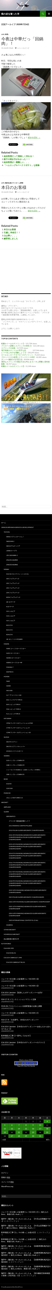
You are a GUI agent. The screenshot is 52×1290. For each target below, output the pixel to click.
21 (19, 1132)
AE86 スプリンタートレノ (15, 537)
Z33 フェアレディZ (12, 588)
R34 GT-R (9, 634)
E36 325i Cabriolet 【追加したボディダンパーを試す (22, 992)
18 (47, 1129)
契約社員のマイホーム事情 (14, 183)
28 (19, 1136)
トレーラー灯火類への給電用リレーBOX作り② (20, 986)
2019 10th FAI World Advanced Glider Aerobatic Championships (27, 891)
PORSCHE (7, 793)
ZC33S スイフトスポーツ (14, 751)
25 (47, 1132)
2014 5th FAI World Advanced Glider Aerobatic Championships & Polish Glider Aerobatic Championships (27, 855)
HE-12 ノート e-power (14, 639)
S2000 (8, 686)
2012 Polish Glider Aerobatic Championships (26, 830)
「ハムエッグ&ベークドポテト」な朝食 (22, 165)
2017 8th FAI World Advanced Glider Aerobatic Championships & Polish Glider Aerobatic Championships (27, 874)
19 (5, 1132)
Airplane (7, 807)
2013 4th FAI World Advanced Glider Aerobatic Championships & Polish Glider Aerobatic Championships (27, 837)
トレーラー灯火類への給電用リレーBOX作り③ (20, 979)
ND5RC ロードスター (13, 658)
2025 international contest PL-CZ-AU (23, 920)
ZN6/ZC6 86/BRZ (12, 560)
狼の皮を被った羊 (10, 13)
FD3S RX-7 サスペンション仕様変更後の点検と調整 (21, 1006)
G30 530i (9, 788)
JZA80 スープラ (11, 551)
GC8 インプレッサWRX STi (15, 760)
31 (40, 1136)
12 (5, 1129)
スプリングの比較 (8, 348)
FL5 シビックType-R (13, 714)
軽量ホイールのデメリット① (12, 343)
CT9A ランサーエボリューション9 (17, 728)
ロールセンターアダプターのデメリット (17, 355)
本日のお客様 (14, 187)
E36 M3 (8, 784)
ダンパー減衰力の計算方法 (11, 359)
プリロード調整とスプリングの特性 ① (16, 346)
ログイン (4, 1173)
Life (2, 34)
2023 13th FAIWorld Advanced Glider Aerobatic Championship (27, 907)
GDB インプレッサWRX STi (15, 765)
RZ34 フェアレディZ (13, 597)
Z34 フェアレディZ (12, 593)
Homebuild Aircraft (12, 934)
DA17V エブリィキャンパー (15, 746)
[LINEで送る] (27, 144)
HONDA (6, 676)
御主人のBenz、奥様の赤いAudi (19, 1228)
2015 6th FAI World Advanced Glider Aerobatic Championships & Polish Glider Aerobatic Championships (27, 846)
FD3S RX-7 (9, 667)
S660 (8, 681)
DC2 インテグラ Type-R (14, 700)
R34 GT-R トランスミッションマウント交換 (18, 999)
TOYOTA (7, 532)
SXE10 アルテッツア (13, 546)
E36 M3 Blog (11, 953)
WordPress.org (7, 1186)
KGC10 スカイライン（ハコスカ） (18, 574)
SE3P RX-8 (9, 672)
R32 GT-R (9, 625)
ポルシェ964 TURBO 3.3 (14, 798)
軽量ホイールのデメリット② (12, 366)
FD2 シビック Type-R (13, 709)
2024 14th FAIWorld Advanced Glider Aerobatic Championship (27, 914)
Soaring (9, 925)
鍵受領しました (11, 238)
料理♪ (7, 34)
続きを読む (34, 137)
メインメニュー (49, 14)
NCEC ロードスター (13, 653)
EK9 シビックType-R (13, 704)
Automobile (6, 944)
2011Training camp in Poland (20, 826)
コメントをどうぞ (23, 48)
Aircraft (4, 802)
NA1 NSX (9, 690)
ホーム (3, 523)
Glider (6, 812)
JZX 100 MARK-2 (12, 555)
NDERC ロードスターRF (14, 662)
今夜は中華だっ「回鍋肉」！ (22, 41)
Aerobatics (10, 816)
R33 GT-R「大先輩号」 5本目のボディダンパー (20, 1020)
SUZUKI (6, 737)
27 (12, 1136)
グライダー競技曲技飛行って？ (19, 821)
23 (33, 1132)
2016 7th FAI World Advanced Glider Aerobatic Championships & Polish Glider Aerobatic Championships (27, 865)
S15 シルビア (10, 621)
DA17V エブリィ (11, 742)
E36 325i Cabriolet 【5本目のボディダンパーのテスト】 (23, 1042)
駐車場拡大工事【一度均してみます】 (16, 1035)
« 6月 (4, 1140)
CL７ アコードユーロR (13, 695)
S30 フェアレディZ (12, 579)
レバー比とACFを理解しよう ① (13, 353)
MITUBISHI (7, 718)
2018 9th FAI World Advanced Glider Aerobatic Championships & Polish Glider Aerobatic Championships (27, 883)
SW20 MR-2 (10, 541)
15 (26, 1129)
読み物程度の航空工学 (11, 939)
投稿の (5, 1177)
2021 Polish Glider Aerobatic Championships (26, 897)
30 (33, 1136)
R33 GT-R (9, 630)
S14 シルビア (10, 616)
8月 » (48, 1140)
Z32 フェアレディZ (12, 583)
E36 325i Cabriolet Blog (15, 962)
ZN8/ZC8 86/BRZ (12, 565)
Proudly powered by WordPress (12, 1287)
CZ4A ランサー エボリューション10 (18, 732)
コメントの (7, 1182)
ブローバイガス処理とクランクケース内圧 (18, 357)
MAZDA (6, 644)
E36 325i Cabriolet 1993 (13, 958)
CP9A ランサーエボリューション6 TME (19, 723)
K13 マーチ (10, 607)
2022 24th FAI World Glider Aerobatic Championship (29, 902)
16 (33, 1129)
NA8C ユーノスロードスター (16, 648)
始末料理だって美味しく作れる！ (19, 156)
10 (40, 1125)
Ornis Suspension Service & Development (17, 527)
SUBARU (7, 756)
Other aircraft (10, 930)
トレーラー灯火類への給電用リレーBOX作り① (20, 1013)
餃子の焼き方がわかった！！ (17, 159)
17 (40, 1129)
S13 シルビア (10, 611)
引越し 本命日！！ (12, 232)
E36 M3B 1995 (9, 948)
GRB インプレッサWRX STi (15, 774)
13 (12, 1129)
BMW (6, 779)
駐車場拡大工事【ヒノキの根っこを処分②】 (19, 1232)
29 (26, 1136)
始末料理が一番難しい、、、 (17, 162)
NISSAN (6, 569)
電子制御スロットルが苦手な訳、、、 (16, 350)
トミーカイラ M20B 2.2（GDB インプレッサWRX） (23, 770)
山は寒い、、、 (11, 235)
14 (19, 1129)
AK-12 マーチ (10, 602)
